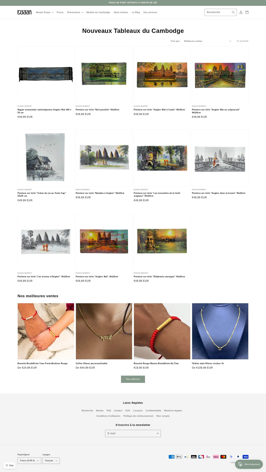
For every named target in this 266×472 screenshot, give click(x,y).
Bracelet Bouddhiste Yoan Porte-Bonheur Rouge (42, 363)
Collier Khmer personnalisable (91, 363)
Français (49, 460)
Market (99, 410)
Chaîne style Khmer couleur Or (208, 363)
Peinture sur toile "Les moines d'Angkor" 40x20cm (44, 276)
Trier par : (176, 41)
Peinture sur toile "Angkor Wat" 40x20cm (97, 276)
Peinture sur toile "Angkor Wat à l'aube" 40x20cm (159, 110)
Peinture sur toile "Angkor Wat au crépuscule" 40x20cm (216, 111)
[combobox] (220, 12)
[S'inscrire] (157, 433)
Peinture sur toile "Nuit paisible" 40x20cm (97, 110)
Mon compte (162, 416)
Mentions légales (173, 410)
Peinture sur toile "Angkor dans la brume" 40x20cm (219, 193)
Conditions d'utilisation (108, 416)
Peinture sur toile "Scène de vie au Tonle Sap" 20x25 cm (42, 194)
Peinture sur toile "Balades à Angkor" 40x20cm (100, 193)
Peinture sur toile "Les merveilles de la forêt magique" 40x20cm (157, 194)
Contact (118, 410)
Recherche (87, 410)
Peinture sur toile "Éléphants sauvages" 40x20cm (159, 276)
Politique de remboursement (138, 416)
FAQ (109, 410)
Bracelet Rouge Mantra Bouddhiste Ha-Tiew (156, 363)
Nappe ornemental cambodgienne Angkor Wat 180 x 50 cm (44, 111)
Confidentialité (153, 410)
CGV (127, 410)
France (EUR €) (27, 460)
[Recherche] (233, 12)
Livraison (138, 410)
